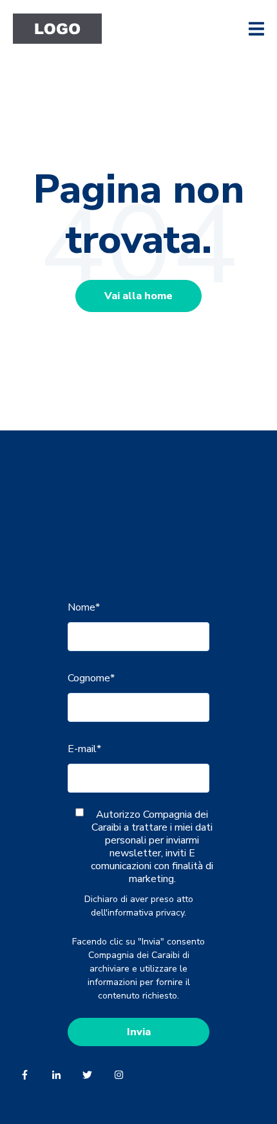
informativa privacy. (147, 913)
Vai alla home (138, 296)
